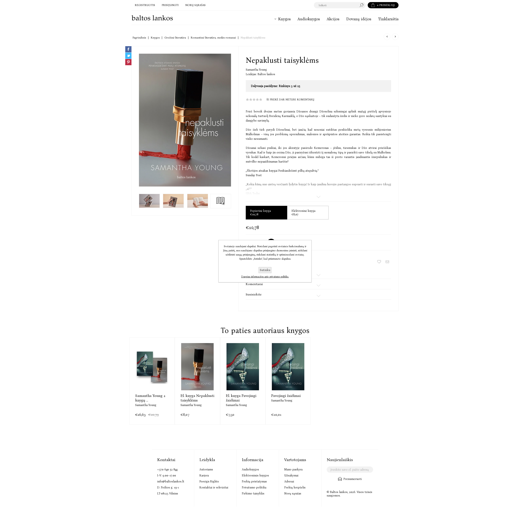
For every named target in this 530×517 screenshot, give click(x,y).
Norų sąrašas (292, 493)
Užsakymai (291, 475)
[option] (152, 381)
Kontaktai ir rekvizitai (213, 487)
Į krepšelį (152, 377)
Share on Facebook (128, 49)
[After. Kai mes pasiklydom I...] (387, 37)
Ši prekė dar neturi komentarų (290, 99)
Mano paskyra (293, 469)
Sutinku (265, 270)
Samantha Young (256, 69)
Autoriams (206, 469)
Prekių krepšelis (295, 487)
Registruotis (145, 5)
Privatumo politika (254, 487)
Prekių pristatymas (254, 481)
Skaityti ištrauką (220, 201)
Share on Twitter (128, 56)
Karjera (204, 475)
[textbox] (335, 5)
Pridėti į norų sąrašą (162, 377)
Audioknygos (250, 469)
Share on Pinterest (128, 62)
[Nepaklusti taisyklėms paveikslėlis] (185, 120)
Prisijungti (170, 5)
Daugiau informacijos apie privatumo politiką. (265, 276)
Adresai (289, 481)
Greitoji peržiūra (141, 377)
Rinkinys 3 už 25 (289, 86)
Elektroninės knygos (255, 475)
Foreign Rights (209, 481)
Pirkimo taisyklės (253, 493)
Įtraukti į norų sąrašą (379, 262)
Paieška (362, 5)
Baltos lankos (266, 74)
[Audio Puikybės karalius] (395, 37)
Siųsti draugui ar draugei (387, 262)
